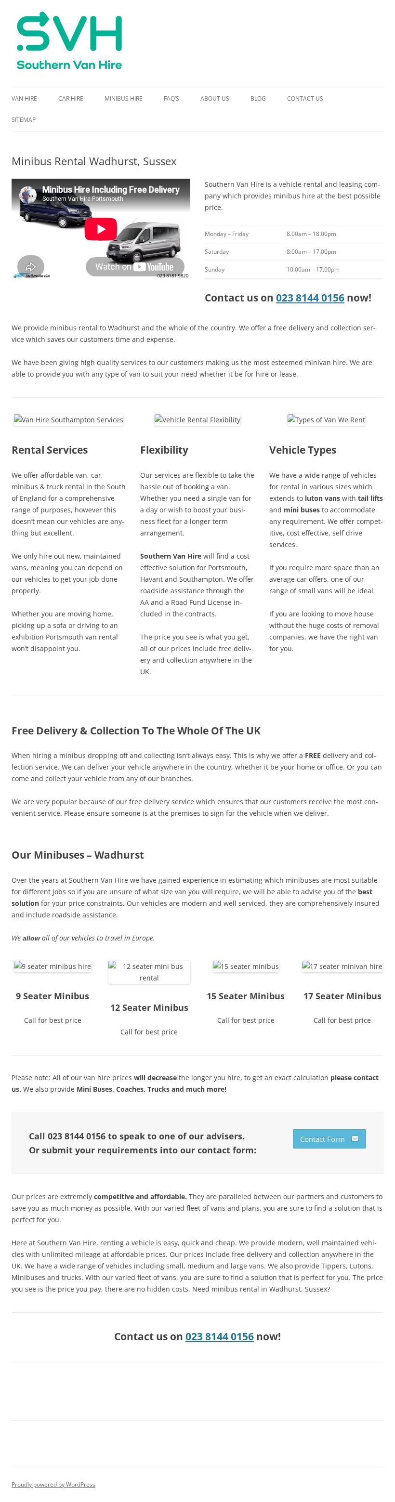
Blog (258, 98)
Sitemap (24, 120)
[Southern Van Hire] (69, 44)
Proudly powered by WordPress (53, 1484)
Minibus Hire (124, 98)
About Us (214, 98)
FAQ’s (171, 98)
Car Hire (70, 98)
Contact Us (305, 98)
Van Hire (24, 98)
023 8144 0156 (310, 297)
